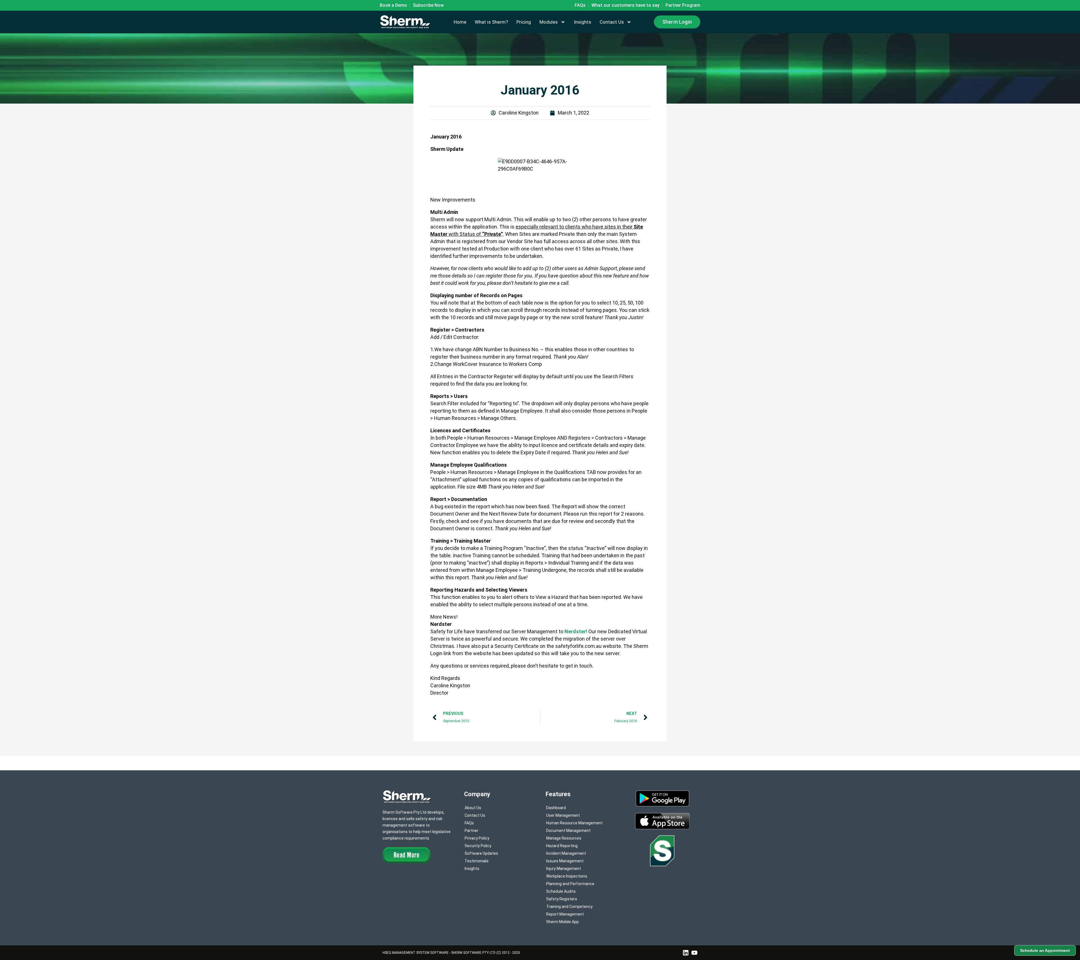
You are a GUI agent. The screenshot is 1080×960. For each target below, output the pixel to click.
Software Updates (481, 853)
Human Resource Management (574, 823)
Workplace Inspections (566, 876)
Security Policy (478, 845)
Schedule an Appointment (1045, 950)
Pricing (523, 22)
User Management (563, 815)
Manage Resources (563, 838)
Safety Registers (561, 899)
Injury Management (563, 868)
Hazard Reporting (562, 845)
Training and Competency (569, 906)
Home (460, 22)
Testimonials (477, 861)
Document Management (568, 830)
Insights (582, 22)
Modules (548, 22)
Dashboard (556, 807)
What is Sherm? (491, 22)
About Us (473, 807)
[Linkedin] (686, 953)
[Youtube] (694, 953)
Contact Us (612, 22)
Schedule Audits (561, 891)
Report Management (565, 914)
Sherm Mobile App (562, 921)
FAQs (469, 823)
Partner (471, 830)
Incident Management (566, 853)
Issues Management (565, 861)
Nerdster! (575, 631)
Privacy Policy (477, 838)
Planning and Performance (570, 883)
